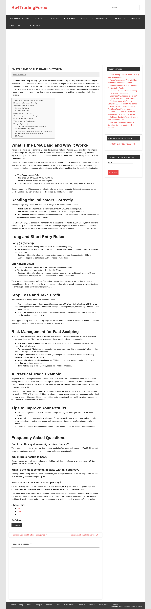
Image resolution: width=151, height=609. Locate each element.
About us (135, 19)
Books (84, 19)
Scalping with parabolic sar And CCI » (85, 535)
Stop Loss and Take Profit (23, 113)
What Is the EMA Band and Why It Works (28, 100)
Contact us (120, 19)
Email (110, 163)
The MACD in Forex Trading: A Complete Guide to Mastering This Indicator (121, 125)
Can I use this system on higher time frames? (32, 126)
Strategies (53, 19)
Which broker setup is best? (27, 129)
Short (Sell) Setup (23, 110)
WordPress (124, 606)
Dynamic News (136, 606)
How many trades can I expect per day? (30, 133)
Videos (38, 19)
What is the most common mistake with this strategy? (35, 131)
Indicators (69, 19)
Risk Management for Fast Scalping (26, 116)
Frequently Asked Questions (24, 124)
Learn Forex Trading (19, 19)
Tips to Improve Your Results (24, 121)
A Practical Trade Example (23, 118)
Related (20, 136)
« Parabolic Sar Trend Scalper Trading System (29, 535)
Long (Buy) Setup (23, 108)
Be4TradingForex (29, 7)
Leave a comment (19, 75)
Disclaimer (34, 26)
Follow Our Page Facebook (120, 138)
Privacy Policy (16, 26)
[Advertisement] (75, 45)
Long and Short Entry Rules (24, 105)
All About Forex (100, 19)
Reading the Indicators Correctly (25, 103)
